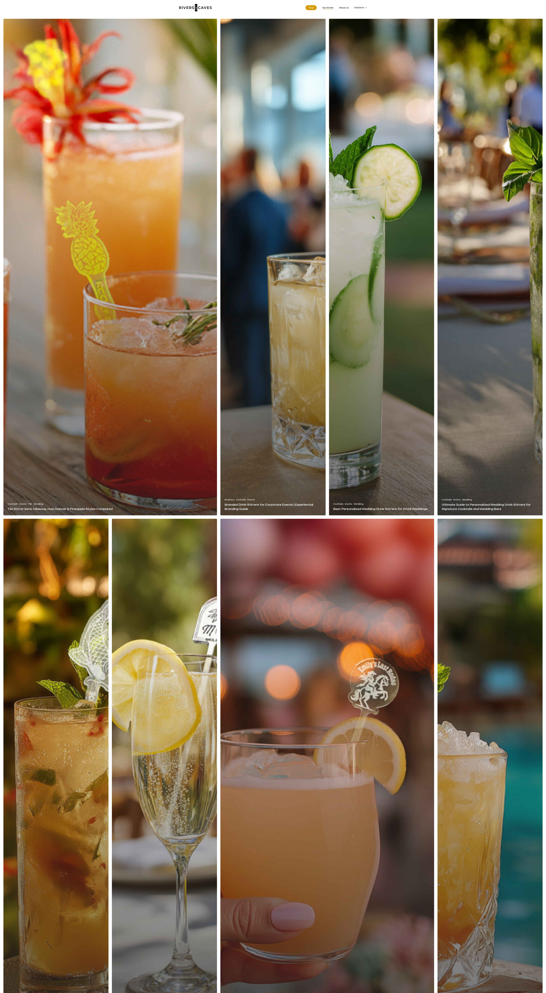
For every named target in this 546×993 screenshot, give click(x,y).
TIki (30, 504)
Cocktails (13, 504)
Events (23, 504)
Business (229, 499)
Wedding (38, 504)
